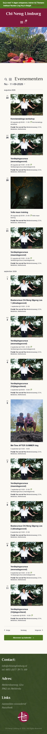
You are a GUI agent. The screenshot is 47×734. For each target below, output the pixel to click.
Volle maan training (19, 212)
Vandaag (24, 630)
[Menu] (21, 22)
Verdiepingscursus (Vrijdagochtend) (19, 385)
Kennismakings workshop (23, 118)
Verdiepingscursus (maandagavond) (19, 253)
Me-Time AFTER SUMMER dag (24, 445)
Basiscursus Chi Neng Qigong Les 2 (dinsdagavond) (26, 527)
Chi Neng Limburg (23, 14)
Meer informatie (38, 5)
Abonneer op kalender (22, 637)
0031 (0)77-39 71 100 (16, 669)
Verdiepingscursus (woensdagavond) (19, 160)
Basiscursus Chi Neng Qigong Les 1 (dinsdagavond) (26, 301)
